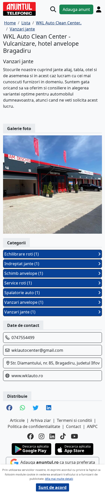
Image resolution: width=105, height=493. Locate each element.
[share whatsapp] (22, 408)
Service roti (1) (18, 283)
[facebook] (30, 436)
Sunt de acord (52, 487)
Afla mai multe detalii (59, 479)
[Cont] (99, 9)
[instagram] (41, 436)
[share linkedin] (49, 408)
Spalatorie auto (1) (22, 292)
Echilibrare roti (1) (21, 254)
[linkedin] (52, 436)
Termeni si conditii (74, 420)
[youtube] (74, 436)
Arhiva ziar (41, 420)
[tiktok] (63, 436)
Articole (17, 420)
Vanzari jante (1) (19, 312)
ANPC (92, 426)
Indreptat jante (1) (21, 263)
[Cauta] (53, 9)
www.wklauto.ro (27, 375)
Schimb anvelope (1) (23, 273)
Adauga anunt (76, 9)
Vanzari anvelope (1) (23, 302)
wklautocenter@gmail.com (37, 350)
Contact (73, 426)
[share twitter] (35, 408)
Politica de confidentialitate (34, 426)
